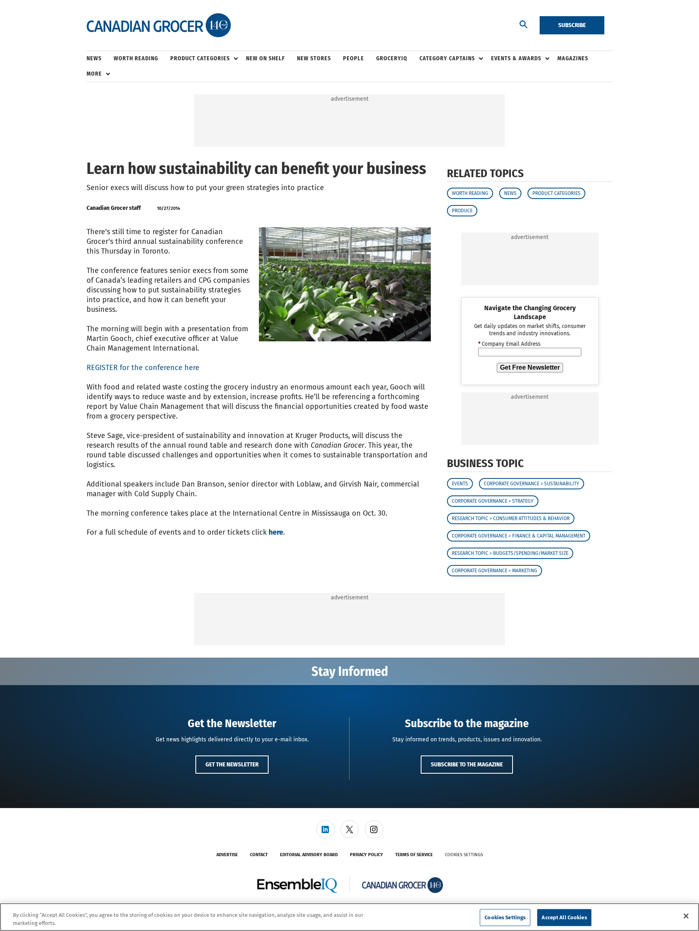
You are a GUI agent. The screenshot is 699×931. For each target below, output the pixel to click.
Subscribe (572, 25)
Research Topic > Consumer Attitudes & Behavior (511, 518)
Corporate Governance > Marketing (494, 570)
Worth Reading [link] (136, 58)
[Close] (686, 916)
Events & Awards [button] (516, 58)
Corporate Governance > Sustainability (531, 484)
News (510, 193)
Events (460, 484)
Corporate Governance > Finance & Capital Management (518, 536)
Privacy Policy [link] (366, 854)
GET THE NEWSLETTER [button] (231, 764)
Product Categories (556, 193)
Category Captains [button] (447, 58)
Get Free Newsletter (530, 367)
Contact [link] (259, 854)
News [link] (94, 58)
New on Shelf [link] (265, 58)
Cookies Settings (464, 855)
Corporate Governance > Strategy (493, 501)
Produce (462, 211)
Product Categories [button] (200, 58)
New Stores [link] (314, 58)
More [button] (94, 73)
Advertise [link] (227, 854)
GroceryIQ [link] (391, 58)
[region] (349, 917)
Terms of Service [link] (414, 854)
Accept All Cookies (564, 917)
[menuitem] (100, 58)
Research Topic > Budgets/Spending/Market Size (510, 553)
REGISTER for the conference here (143, 367)
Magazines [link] (572, 58)
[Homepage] (159, 25)
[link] (325, 829)
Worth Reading (470, 193)
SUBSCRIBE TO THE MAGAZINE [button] (467, 764)
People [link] (353, 58)
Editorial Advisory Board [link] (309, 854)
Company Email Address (509, 344)
